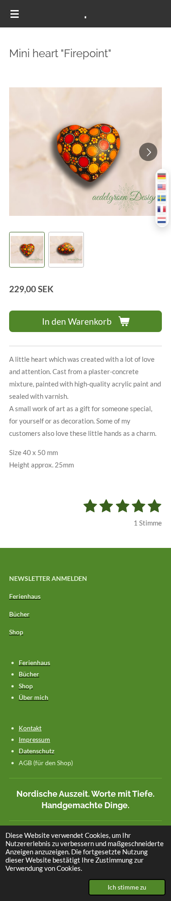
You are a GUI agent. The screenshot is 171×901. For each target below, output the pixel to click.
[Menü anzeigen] (15, 14)
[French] (162, 209)
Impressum (34, 739)
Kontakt (30, 728)
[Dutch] (162, 220)
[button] (27, 250)
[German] (162, 176)
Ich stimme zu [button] (127, 887)
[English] (162, 187)
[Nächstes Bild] (148, 152)
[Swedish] (162, 198)
